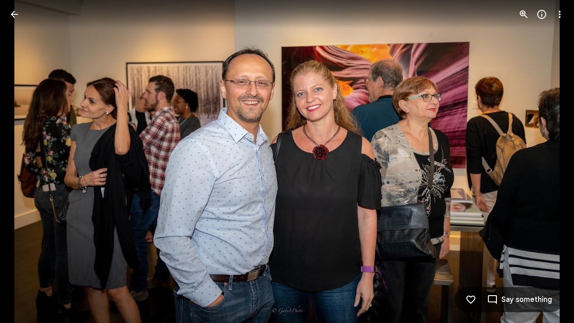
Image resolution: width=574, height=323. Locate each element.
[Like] (470, 299)
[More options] (560, 14)
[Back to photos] (14, 14)
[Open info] (542, 14)
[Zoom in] (524, 14)
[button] (25, 161)
